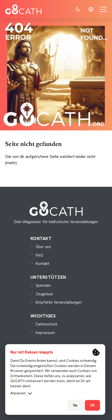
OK (92, 405)
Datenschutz (46, 324)
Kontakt (42, 263)
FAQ (39, 255)
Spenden (43, 285)
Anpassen (18, 393)
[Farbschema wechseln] (77, 9)
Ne (75, 405)
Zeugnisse (44, 294)
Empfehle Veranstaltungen (59, 302)
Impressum (45, 332)
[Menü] (103, 9)
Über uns (43, 246)
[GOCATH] (23, 9)
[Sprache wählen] (90, 9)
